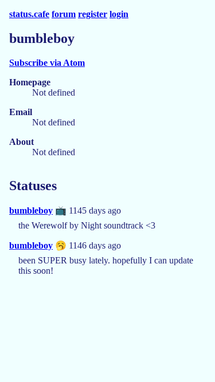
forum (64, 14)
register (92, 14)
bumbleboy (31, 210)
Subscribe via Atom (47, 63)
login (119, 14)
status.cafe (29, 14)
